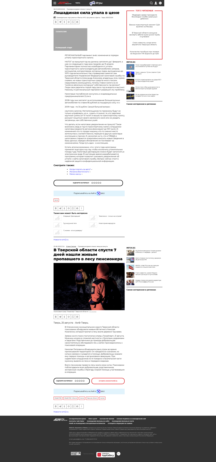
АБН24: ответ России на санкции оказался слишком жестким (147, 266)
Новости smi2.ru (61, 240)
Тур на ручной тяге (69, 223)
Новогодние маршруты (107, 223)
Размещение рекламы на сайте (98, 421)
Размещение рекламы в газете (123, 421)
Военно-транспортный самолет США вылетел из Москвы (144, 26)
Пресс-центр (92, 419)
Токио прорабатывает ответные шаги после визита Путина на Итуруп (148, 65)
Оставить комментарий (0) (108, 381)
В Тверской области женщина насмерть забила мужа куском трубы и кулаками (144, 35)
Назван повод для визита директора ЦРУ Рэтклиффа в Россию (148, 281)
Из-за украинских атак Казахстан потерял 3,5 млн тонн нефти (147, 95)
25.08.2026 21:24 (59, 246)
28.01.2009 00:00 (59, 9)
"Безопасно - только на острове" (110, 216)
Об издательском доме (77, 419)
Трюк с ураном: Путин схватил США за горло (148, 73)
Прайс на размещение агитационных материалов (87, 423)
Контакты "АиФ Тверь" (76, 421)
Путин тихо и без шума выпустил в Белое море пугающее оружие (147, 87)
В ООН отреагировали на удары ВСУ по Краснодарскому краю (148, 80)
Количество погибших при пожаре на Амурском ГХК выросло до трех (144, 53)
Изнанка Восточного (79, 172)
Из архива (92, 311)
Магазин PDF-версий (107, 419)
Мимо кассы (75, 174)
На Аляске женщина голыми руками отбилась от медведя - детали (148, 251)
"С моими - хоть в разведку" (72, 230)
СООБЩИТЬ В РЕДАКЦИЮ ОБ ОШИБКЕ (120, 423)
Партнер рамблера (88, 453)
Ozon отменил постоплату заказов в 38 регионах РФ (148, 258)
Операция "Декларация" (71, 216)
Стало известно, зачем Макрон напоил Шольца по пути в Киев (146, 273)
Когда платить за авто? (80, 169)
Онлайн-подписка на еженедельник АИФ (131, 419)
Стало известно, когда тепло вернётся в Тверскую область (144, 44)
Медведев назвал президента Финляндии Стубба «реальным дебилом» (144, 17)
